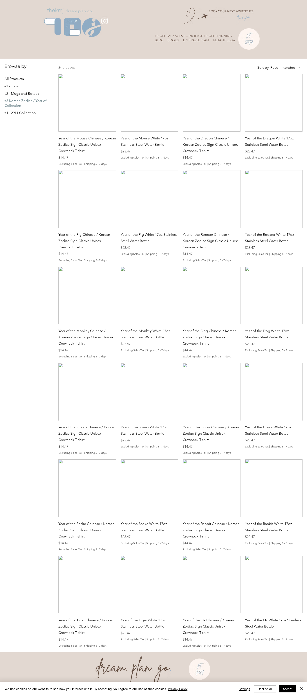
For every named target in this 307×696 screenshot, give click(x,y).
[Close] (301, 688)
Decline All (265, 689)
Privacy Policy (177, 689)
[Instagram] (104, 20)
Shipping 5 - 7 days (95, 163)
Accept (287, 689)
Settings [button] (244, 689)
